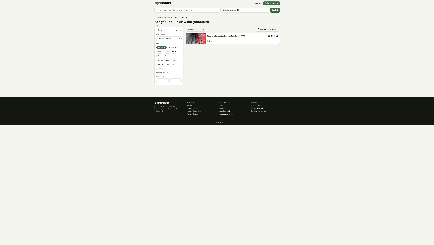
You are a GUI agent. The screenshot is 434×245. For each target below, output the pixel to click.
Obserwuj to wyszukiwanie (267, 29)
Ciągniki (189, 105)
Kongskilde (168, 17)
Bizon (160, 52)
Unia (174, 60)
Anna (166, 56)
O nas (221, 105)
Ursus (167, 52)
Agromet (161, 64)
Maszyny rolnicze (193, 108)
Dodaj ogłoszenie (271, 3)
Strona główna (159, 17)
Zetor (159, 56)
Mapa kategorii (224, 111)
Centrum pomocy (257, 105)
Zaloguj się (258, 3)
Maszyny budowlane (194, 111)
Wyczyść (179, 30)
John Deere (172, 47)
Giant (159, 69)
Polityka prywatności (258, 111)
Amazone (170, 64)
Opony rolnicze (192, 114)
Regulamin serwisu (257, 108)
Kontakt (222, 108)
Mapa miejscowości (225, 114)
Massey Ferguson (163, 60)
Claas (174, 52)
